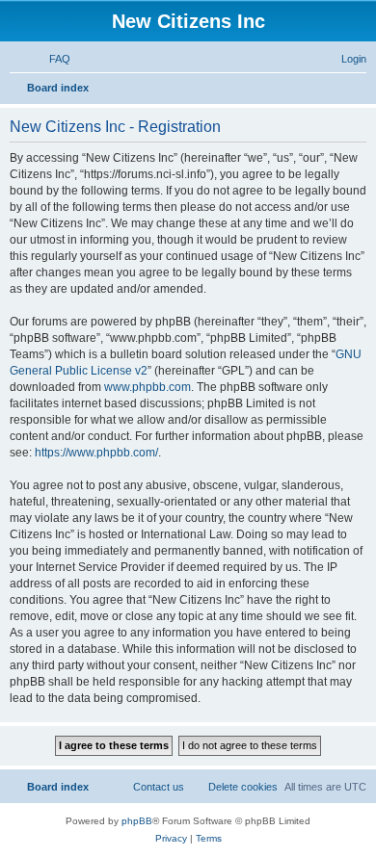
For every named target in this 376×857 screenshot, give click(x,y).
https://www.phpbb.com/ (96, 452)
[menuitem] (51, 59)
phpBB (136, 821)
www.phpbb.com (147, 387)
